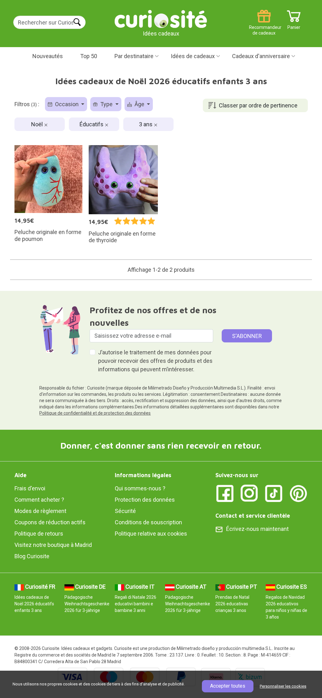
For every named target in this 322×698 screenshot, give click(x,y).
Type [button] (106, 104)
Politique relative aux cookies (151, 533)
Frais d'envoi (29, 488)
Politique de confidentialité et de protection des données (95, 413)
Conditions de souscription (148, 522)
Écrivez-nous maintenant (257, 529)
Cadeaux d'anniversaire (261, 56)
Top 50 (88, 56)
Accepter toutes (227, 686)
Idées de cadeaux (193, 56)
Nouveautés (47, 56)
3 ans (146, 124)
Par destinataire (133, 56)
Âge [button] (139, 104)
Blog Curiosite (31, 556)
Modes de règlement (40, 511)
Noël (37, 124)
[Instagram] (249, 493)
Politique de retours (38, 533)
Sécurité (125, 511)
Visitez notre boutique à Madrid (53, 545)
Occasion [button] (67, 104)
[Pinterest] (298, 493)
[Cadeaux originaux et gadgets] (161, 18)
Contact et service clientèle (252, 515)
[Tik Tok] (273, 493)
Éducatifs (92, 124)
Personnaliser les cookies (283, 686)
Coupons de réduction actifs (50, 522)
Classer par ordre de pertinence (258, 105)
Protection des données (145, 499)
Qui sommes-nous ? (140, 488)
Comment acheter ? (39, 499)
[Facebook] (224, 493)
